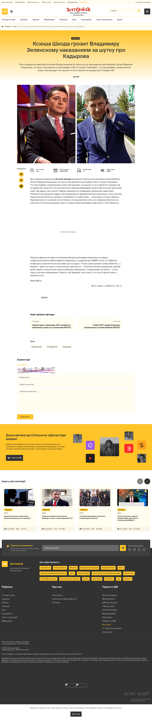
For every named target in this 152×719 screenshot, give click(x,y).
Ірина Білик (97, 579)
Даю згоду (76, 714)
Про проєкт (57, 595)
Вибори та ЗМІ (109, 621)
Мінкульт (73, 568)
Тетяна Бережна (60, 568)
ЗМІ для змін (46, 2)
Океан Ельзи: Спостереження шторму (106, 573)
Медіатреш (49, 19)
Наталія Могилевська (48, 579)
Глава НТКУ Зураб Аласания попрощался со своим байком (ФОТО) (102, 326)
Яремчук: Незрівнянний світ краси (53, 573)
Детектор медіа (7, 2)
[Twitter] (21, 180)
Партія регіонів (83, 573)
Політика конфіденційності (64, 599)
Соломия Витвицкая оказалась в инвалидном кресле (92, 517)
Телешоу (63, 19)
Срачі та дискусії (104, 19)
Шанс (72, 573)
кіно (118, 579)
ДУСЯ (76, 77)
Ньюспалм (107, 632)
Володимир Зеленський (89, 568)
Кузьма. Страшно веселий (69, 579)
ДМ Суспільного (33, 2)
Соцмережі (86, 19)
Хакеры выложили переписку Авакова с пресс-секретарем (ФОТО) (57, 517)
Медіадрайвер (72, 2)
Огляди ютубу (8, 19)
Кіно (74, 19)
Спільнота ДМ (16, 458)
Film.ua (121, 568)
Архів (119, 19)
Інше (15, 26)
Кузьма (85, 579)
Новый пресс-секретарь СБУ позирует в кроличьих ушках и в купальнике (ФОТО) (51, 326)
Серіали (24, 19)
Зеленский (36, 347)
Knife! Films (109, 579)
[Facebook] (21, 174)
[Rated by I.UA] (70, 685)
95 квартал (52, 347)
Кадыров (67, 347)
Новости (8, 26)
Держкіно (127, 579)
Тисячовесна (45, 568)
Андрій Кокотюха (108, 568)
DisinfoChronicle (59, 2)
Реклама (56, 602)
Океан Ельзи (129, 573)
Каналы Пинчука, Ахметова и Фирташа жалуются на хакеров (17, 517)
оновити (22, 365)
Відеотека (107, 617)
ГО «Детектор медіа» (142, 2)
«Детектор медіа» (13, 648)
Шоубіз (35, 19)
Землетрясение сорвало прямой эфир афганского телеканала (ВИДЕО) (127, 518)
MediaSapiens (20, 2)
